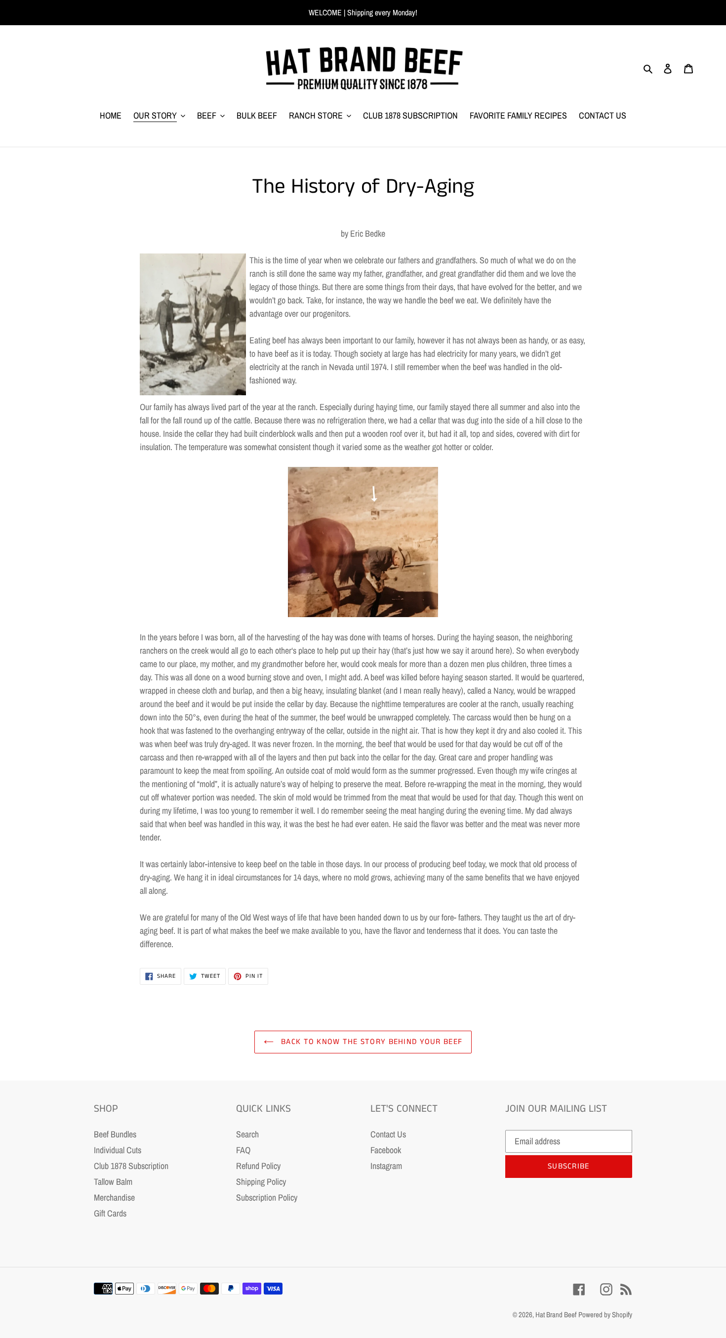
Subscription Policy (266, 1197)
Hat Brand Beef (555, 1314)
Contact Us (388, 1134)
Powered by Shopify (605, 1314)
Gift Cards (110, 1213)
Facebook (385, 1150)
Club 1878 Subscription (131, 1166)
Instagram (386, 1166)
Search (247, 1134)
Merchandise (114, 1197)
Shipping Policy (261, 1181)
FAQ (243, 1150)
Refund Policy (258, 1166)
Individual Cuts (117, 1150)
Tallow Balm (113, 1181)
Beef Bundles (115, 1134)
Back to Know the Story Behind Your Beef (370, 1041)
